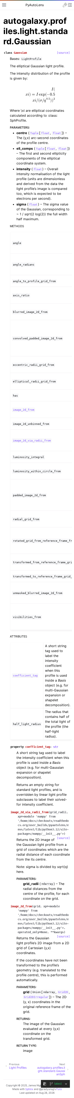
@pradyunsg (46, 1089)
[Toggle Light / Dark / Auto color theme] (64, 4)
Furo (59, 1089)
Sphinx (29, 1089)
